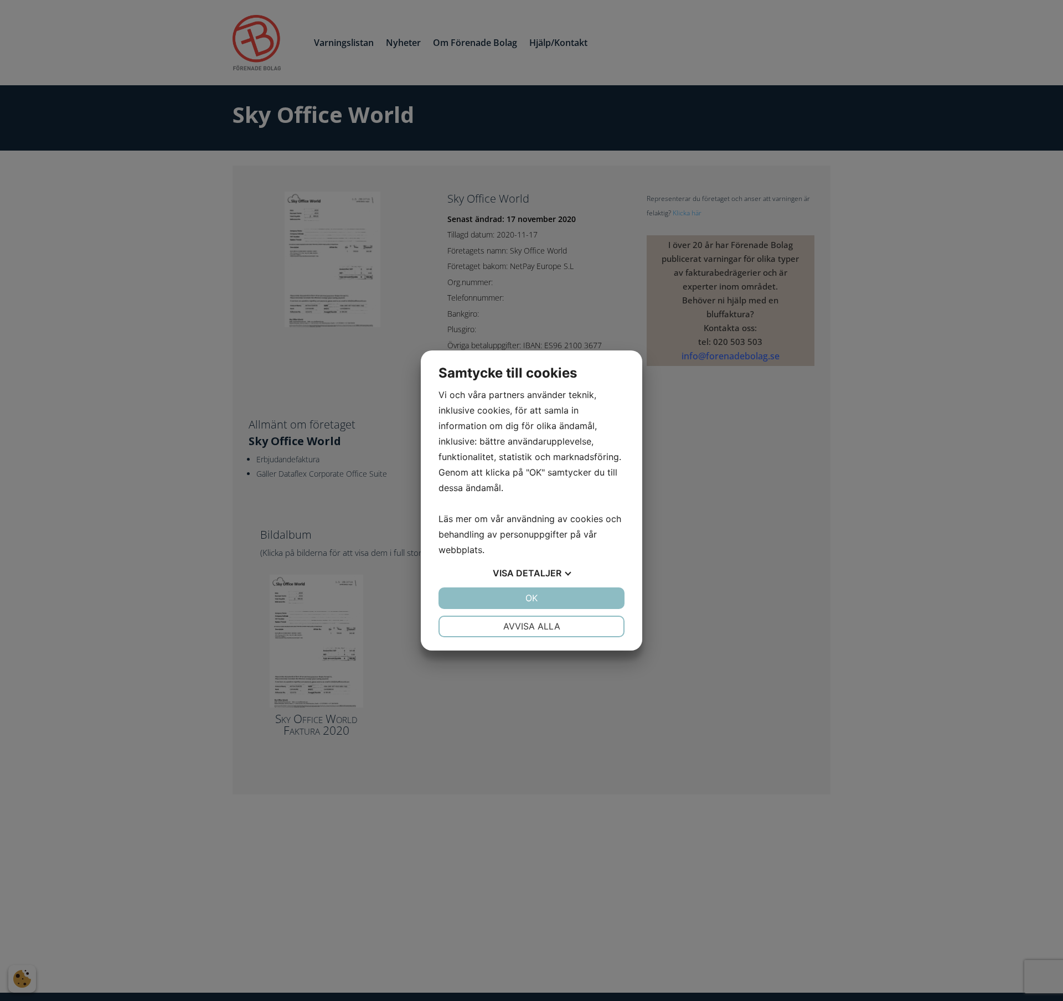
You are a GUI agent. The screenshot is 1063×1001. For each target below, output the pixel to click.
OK (531, 597)
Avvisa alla (531, 626)
